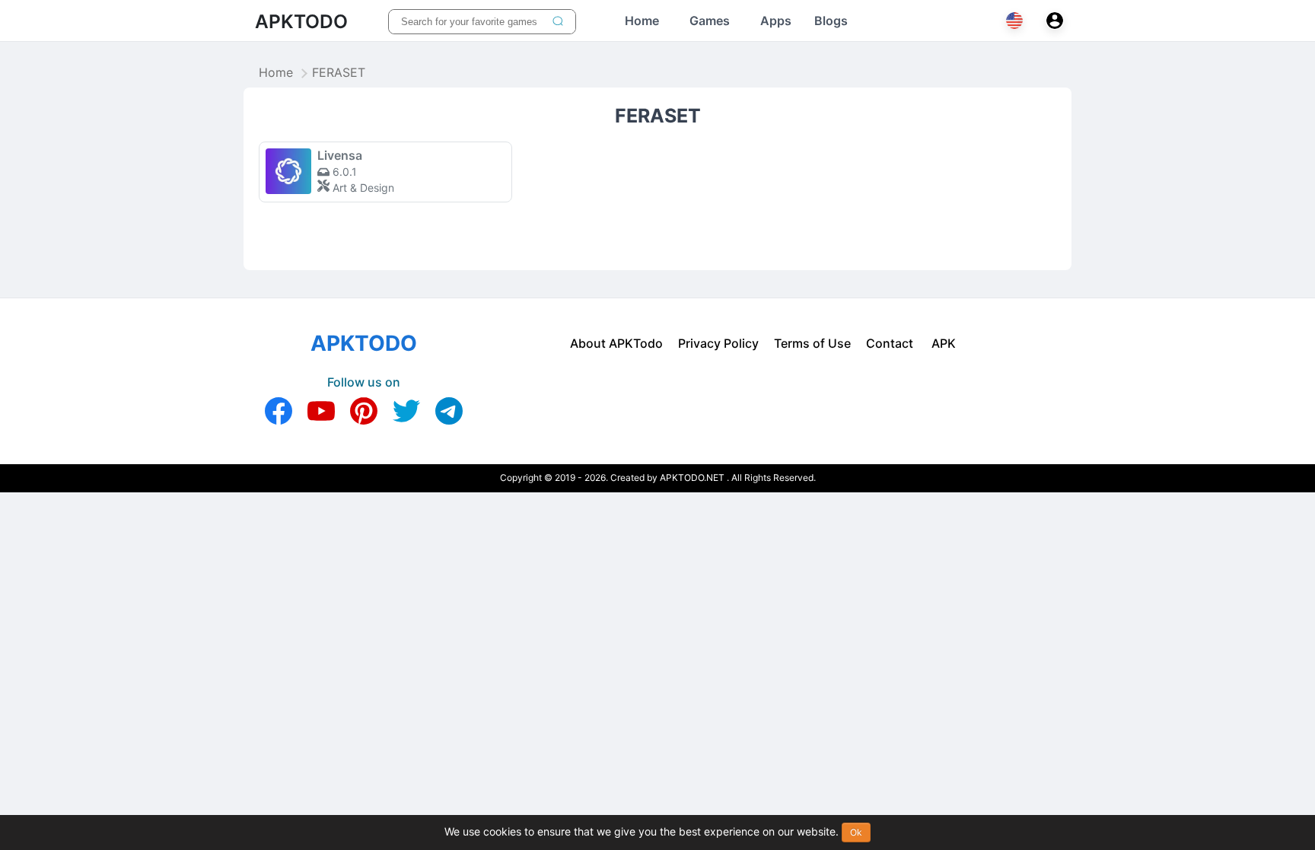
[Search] (557, 21)
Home (276, 73)
